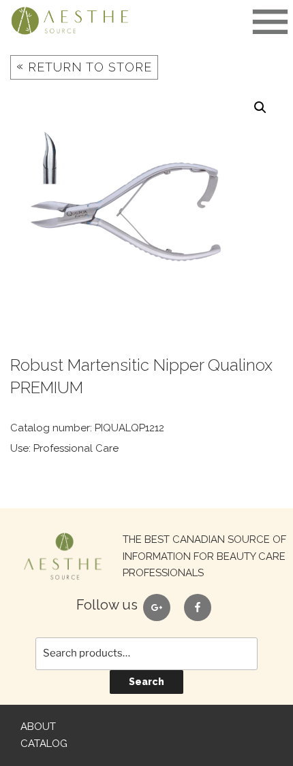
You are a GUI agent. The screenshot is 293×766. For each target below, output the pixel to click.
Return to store (84, 66)
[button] (260, 107)
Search (146, 681)
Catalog (43, 743)
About (38, 726)
